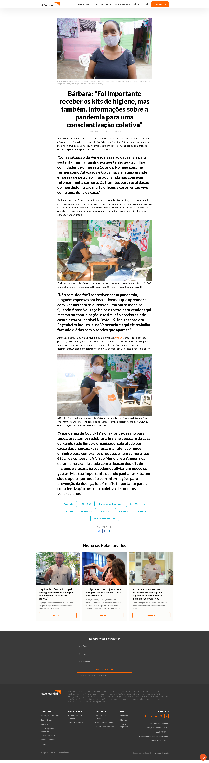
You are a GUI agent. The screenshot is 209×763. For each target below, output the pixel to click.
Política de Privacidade (161, 753)
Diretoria (44, 724)
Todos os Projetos (75, 722)
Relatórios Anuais (47, 735)
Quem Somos (83, 4)
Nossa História (46, 720)
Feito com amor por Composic (64, 752)
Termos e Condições (100, 675)
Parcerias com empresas (104, 726)
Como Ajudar (122, 4)
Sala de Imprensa (124, 725)
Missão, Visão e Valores (50, 716)
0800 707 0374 (162, 732)
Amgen (118, 337)
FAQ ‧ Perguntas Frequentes (47, 730)
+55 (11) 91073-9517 (160, 740)
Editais (43, 744)
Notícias (123, 720)
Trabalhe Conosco (47, 739)
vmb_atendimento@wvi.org (158, 727)
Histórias (124, 716)
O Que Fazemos (102, 4)
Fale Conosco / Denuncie (159, 723)
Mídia (137, 4)
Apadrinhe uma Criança (104, 722)
